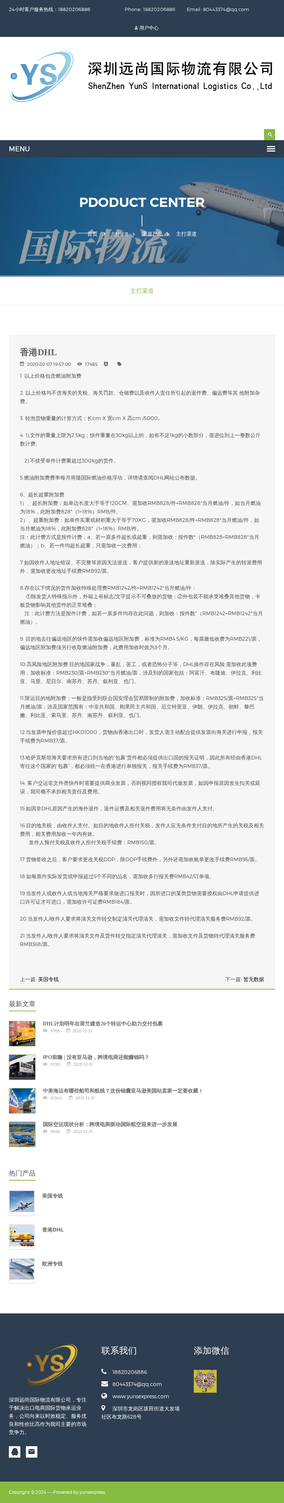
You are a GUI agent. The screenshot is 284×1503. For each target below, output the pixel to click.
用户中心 (149, 28)
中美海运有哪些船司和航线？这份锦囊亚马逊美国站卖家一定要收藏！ (123, 1091)
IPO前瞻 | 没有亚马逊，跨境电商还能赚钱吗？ (96, 1057)
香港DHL (53, 1229)
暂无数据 (253, 979)
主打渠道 (186, 234)
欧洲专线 (52, 1263)
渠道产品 (152, 234)
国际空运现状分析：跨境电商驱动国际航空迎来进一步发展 (110, 1124)
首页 (92, 234)
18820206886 (129, 1372)
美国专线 (48, 979)
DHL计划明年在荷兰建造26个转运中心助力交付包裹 (103, 1023)
